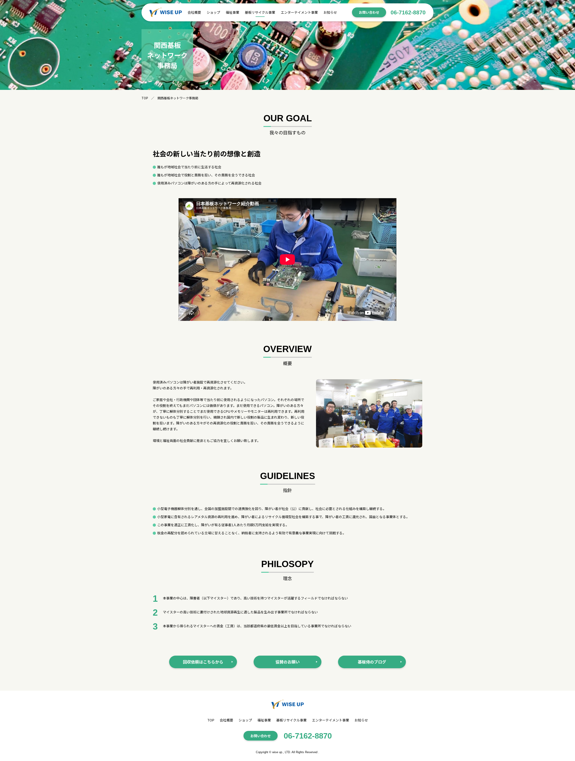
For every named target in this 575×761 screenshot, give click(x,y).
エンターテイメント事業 (299, 12)
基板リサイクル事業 (260, 12)
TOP (210, 720)
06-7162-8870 (408, 12)
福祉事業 (232, 12)
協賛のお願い (287, 662)
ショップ (213, 12)
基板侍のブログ (372, 662)
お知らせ (330, 12)
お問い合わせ (369, 12)
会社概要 (194, 12)
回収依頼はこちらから (203, 662)
